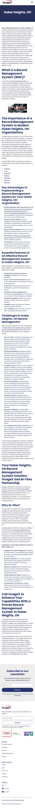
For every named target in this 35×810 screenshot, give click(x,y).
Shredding (4, 747)
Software (4, 756)
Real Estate (7, 178)
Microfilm (4, 750)
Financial (6, 176)
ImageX (4, 487)
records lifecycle (17, 294)
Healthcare (7, 169)
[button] (31, 2)
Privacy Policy (5, 800)
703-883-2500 (13, 63)
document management (18, 213)
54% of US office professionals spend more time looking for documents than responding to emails (18, 209)
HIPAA (15, 146)
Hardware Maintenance (8, 753)
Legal (5, 171)
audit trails (9, 227)
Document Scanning (7, 744)
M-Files (23, 491)
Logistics (4, 764)
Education (7, 180)
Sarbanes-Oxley (23, 146)
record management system (18, 81)
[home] (7, 2)
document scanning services (22, 530)
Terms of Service (13, 800)
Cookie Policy (21, 800)
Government (7, 173)
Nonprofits (7, 182)
